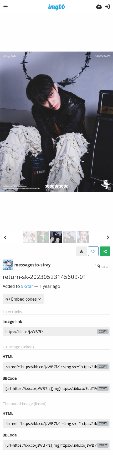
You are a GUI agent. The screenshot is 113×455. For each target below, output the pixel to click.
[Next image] (107, 237)
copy (103, 331)
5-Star (27, 286)
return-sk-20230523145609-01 (44, 276)
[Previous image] (5, 237)
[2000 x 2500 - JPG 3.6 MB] (81, 251)
